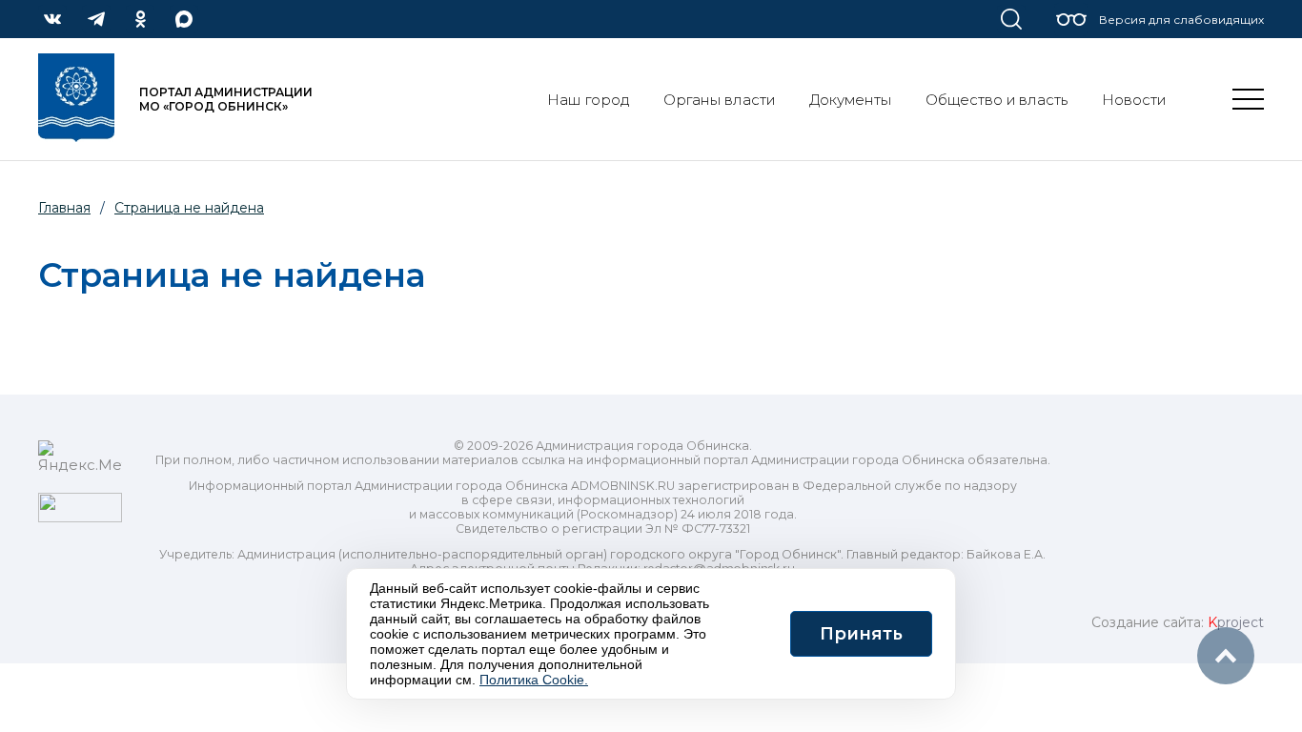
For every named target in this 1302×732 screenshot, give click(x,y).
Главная (64, 207)
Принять (861, 633)
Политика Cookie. (533, 679)
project (1236, 622)
